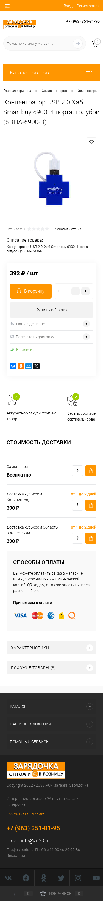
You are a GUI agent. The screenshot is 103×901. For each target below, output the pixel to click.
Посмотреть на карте (25, 813)
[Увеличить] (51, 178)
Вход (68, 6)
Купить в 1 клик (51, 310)
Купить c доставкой (90, 470)
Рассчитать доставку (35, 337)
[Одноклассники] (21, 366)
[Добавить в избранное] (91, 142)
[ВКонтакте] (13, 366)
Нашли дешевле (30, 324)
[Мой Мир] (28, 366)
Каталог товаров (29, 72)
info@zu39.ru (35, 841)
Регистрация (88, 6)
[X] (36, 366)
